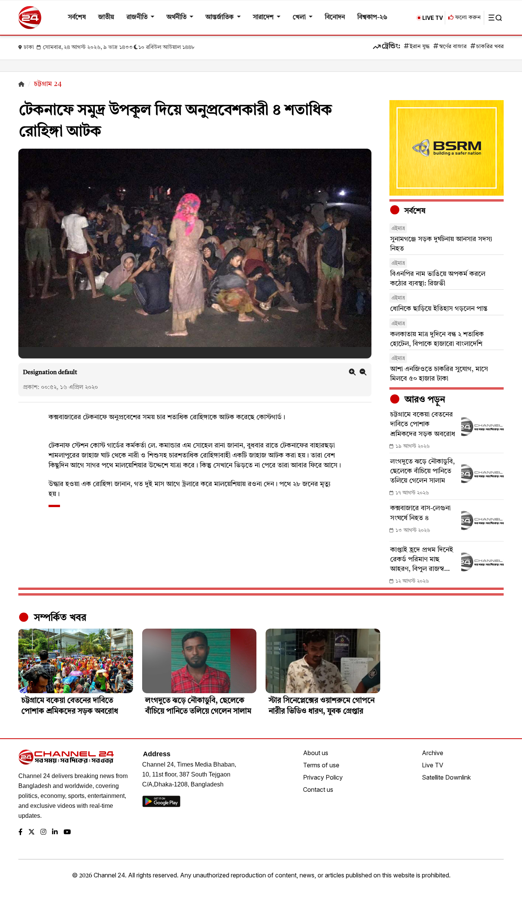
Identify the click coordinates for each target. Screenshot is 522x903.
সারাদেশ (264, 17)
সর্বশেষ (77, 17)
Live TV (432, 765)
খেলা (300, 17)
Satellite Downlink (446, 777)
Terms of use (321, 765)
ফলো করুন (467, 18)
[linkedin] (55, 832)
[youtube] (67, 832)
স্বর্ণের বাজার (453, 47)
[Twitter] (31, 832)
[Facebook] (20, 832)
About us (315, 753)
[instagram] (43, 832)
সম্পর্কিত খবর (58, 618)
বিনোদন (335, 17)
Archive (432, 753)
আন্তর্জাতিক (220, 17)
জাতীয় (106, 17)
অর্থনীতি (177, 17)
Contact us (318, 789)
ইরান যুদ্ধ (420, 47)
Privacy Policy (323, 777)
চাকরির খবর (490, 47)
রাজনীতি (137, 17)
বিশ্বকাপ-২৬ (372, 17)
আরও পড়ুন (423, 400)
